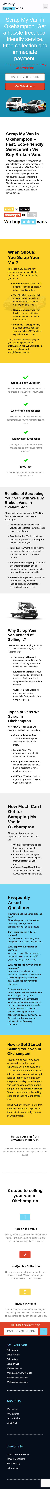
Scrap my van (28, 64)
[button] (45, 7)
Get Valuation (23, 86)
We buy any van (11, 64)
